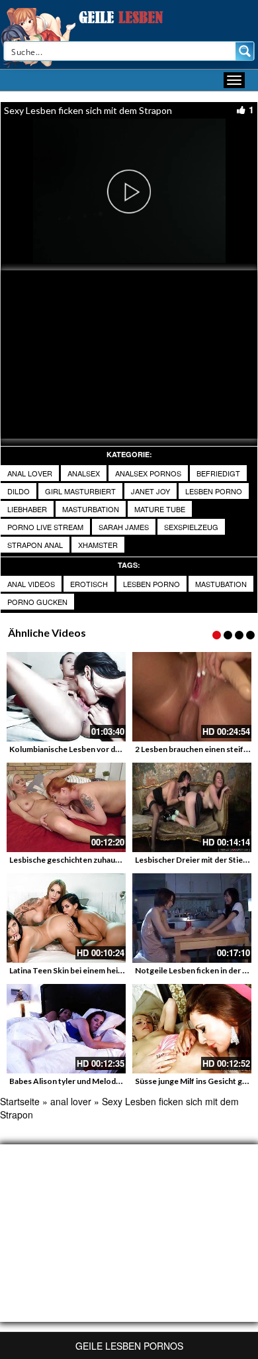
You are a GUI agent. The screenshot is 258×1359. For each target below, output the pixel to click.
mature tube (159, 509)
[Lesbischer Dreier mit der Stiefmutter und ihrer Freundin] (191, 807)
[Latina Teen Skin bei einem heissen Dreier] (66, 918)
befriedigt (218, 473)
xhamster (98, 544)
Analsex (83, 473)
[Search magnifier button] (245, 51)
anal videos (31, 583)
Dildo (18, 491)
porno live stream (45, 526)
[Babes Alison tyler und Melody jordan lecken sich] (66, 1028)
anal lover (29, 473)
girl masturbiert (80, 491)
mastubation (221, 583)
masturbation (90, 509)
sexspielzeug (191, 526)
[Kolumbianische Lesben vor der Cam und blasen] (66, 696)
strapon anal (35, 544)
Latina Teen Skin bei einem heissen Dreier (84, 970)
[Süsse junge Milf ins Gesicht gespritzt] (191, 1028)
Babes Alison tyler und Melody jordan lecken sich (98, 1081)
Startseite (20, 1101)
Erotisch (89, 583)
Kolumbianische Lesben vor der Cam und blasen (95, 749)
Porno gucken (37, 601)
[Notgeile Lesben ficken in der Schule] (191, 918)
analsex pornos (148, 473)
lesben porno (213, 491)
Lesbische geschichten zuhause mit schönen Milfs (99, 860)
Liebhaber (27, 509)
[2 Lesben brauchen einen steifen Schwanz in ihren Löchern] (191, 696)
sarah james (124, 526)
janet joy (150, 491)
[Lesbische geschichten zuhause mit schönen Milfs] (66, 807)
